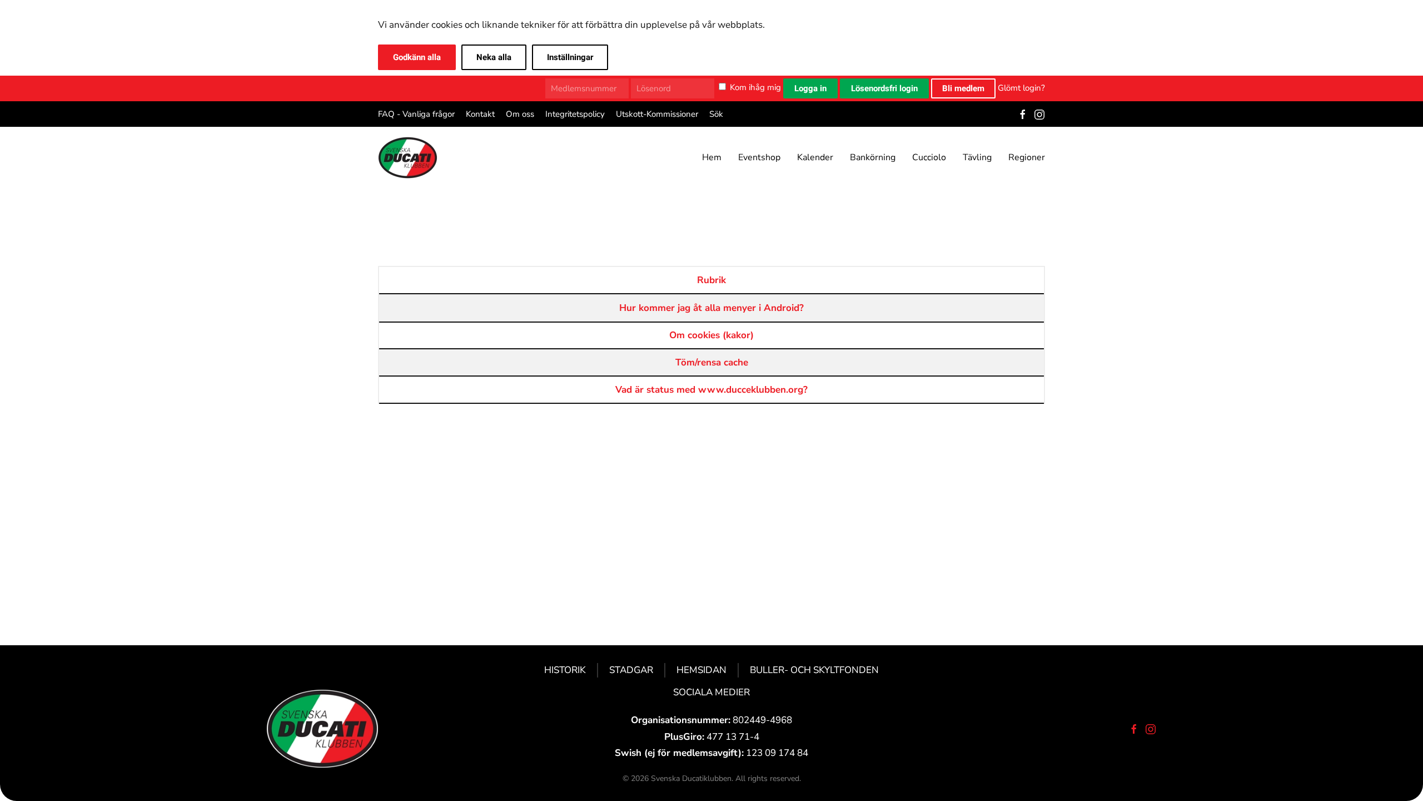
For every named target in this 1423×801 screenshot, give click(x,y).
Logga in (810, 88)
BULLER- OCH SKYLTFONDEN (814, 670)
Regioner (1026, 157)
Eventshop (759, 157)
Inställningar (570, 57)
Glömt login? (1021, 87)
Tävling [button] (977, 157)
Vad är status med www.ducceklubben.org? (711, 389)
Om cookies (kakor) (711, 335)
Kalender (815, 157)
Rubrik (711, 280)
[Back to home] (407, 157)
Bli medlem (963, 88)
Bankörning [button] (872, 157)
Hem (712, 157)
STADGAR (631, 670)
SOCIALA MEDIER (711, 692)
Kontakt (480, 114)
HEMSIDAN (701, 670)
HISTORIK (565, 670)
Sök (716, 114)
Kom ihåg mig (755, 87)
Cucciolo (929, 157)
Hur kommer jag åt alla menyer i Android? (711, 307)
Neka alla (493, 57)
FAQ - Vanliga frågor (416, 114)
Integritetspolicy (575, 114)
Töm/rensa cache (711, 362)
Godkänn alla (417, 57)
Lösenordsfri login (884, 88)
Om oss (520, 114)
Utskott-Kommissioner (657, 114)
